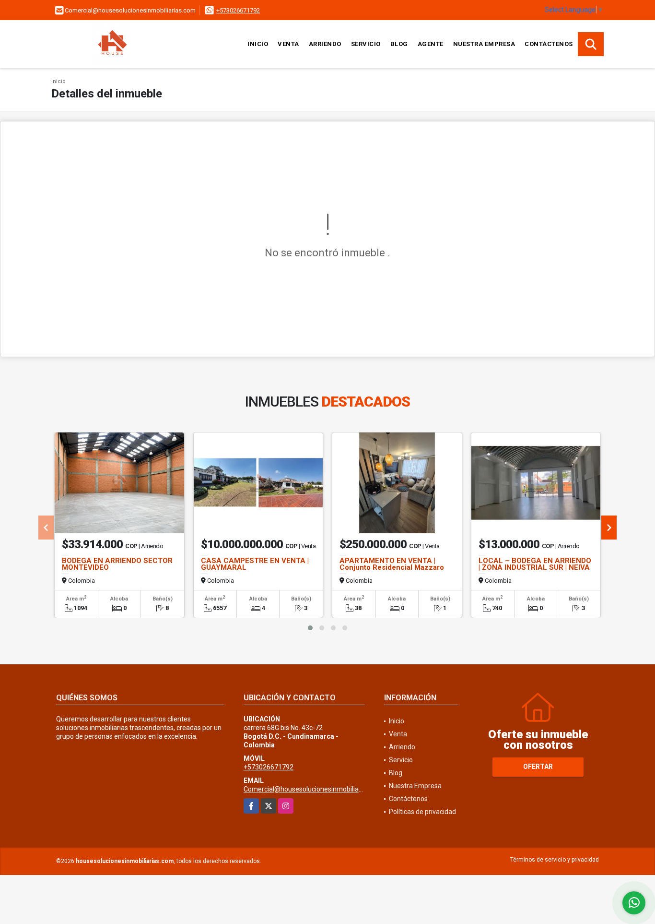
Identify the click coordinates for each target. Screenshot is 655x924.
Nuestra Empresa (484, 44)
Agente (431, 44)
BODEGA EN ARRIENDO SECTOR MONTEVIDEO (117, 564)
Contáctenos (549, 44)
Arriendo (325, 44)
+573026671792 (238, 10)
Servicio (366, 44)
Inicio (257, 44)
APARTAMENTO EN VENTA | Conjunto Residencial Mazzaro (391, 564)
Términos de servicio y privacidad (554, 859)
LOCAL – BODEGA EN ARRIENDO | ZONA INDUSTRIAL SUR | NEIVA (535, 564)
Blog (399, 44)
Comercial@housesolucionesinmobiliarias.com (314, 789)
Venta (288, 44)
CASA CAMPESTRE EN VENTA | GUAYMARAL (255, 564)
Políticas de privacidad (422, 812)
